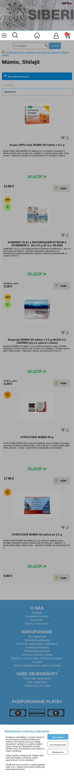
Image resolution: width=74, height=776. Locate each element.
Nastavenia (57, 752)
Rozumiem (58, 737)
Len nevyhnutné (58, 745)
